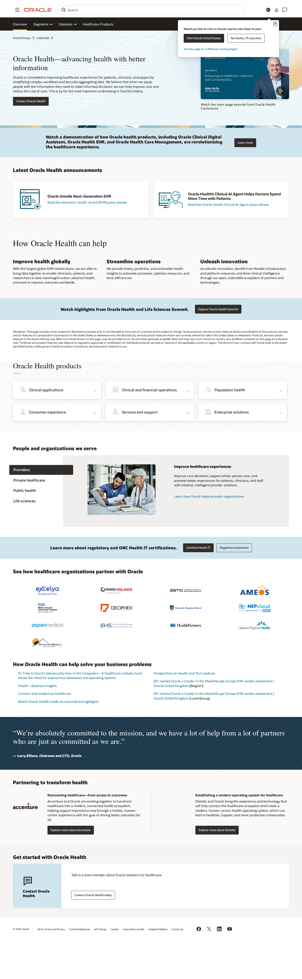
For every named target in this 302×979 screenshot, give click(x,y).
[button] (17, 9)
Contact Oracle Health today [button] (93, 895)
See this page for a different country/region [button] (211, 49)
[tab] (41, 470)
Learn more (245, 142)
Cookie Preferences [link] (79, 929)
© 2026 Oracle (21, 929)
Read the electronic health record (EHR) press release (87, 202)
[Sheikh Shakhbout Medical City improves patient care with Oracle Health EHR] (185, 590)
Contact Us (177, 929)
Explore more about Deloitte (217, 830)
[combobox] (151, 10)
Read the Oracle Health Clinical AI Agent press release (228, 204)
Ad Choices (100, 929)
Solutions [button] (65, 24)
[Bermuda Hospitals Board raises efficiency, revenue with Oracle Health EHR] (185, 608)
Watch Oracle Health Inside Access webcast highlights (58, 701)
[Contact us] (284, 9)
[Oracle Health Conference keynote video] (245, 74)
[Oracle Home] (38, 10)
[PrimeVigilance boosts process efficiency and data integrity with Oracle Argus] (116, 590)
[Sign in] (276, 9)
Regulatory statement (234, 548)
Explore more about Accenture (71, 830)
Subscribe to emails (133, 929)
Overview (20, 24)
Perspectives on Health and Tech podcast (184, 673)
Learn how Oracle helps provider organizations (209, 496)
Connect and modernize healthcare (44, 693)
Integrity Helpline (158, 929)
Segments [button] (40, 24)
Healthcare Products (98, 24)
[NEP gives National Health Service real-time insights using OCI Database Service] (254, 608)
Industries (43, 38)
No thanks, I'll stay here (246, 38)
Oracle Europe (22, 38)
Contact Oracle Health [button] (30, 101)
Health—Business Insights (37, 686)
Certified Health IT (198, 548)
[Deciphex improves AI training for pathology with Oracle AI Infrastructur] (116, 608)
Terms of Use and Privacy (51, 929)
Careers (115, 929)
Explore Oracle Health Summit (218, 309)
